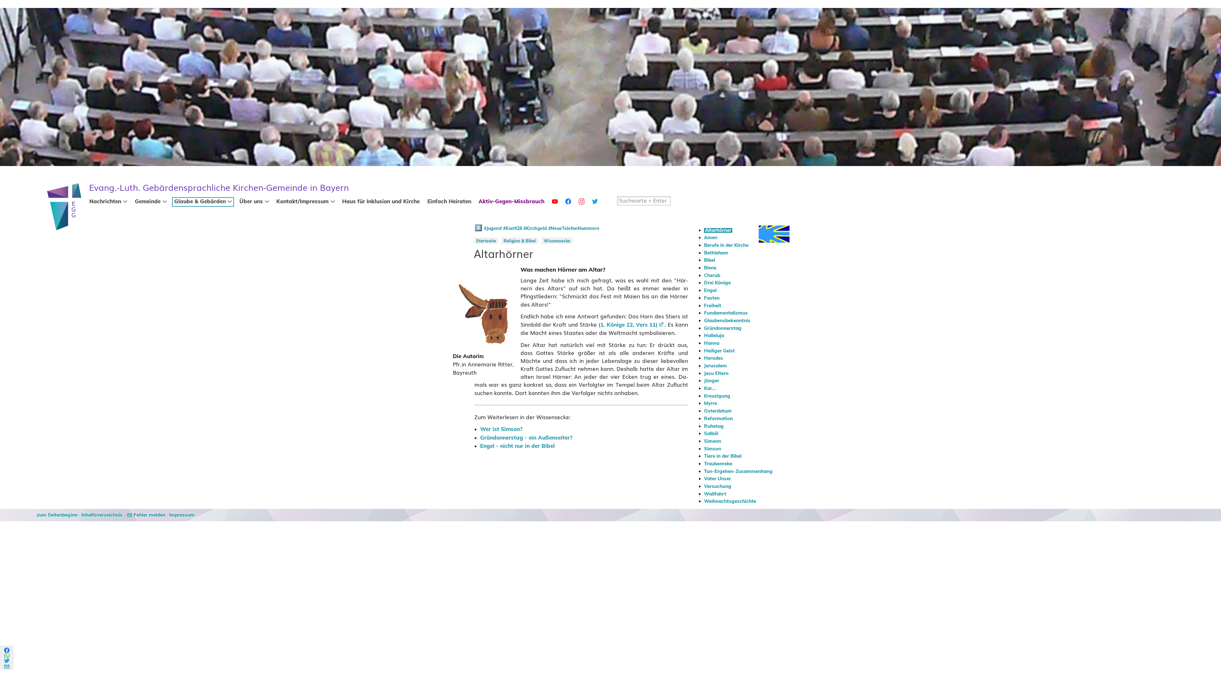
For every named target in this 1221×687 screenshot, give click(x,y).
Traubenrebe (718, 463)
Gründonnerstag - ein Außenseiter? (526, 438)
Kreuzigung (717, 396)
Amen (710, 237)
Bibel (709, 260)
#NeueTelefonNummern (573, 228)
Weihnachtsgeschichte (730, 501)
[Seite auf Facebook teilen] (7, 650)
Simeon (712, 441)
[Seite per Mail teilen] (7, 665)
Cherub (712, 275)
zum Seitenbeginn (57, 515)
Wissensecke (557, 241)
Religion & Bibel (520, 241)
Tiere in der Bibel (723, 456)
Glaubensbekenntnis (727, 320)
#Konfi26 (512, 228)
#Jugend (493, 228)
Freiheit (712, 305)
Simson (712, 449)
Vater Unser (717, 478)
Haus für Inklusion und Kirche (381, 201)
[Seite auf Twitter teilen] (7, 660)
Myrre (710, 403)
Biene (710, 268)
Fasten (712, 298)
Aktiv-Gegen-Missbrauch (511, 201)
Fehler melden (149, 515)
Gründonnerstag (723, 328)
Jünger (711, 380)
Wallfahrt (715, 494)
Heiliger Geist (719, 351)
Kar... (710, 388)
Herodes (713, 358)
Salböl (711, 433)
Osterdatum (718, 411)
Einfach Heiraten (449, 201)
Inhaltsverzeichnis (101, 515)
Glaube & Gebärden (200, 201)
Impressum (182, 515)
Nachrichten (105, 201)
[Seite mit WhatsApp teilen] (7, 655)
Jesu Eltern (716, 373)
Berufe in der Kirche (726, 245)
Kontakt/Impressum (302, 201)
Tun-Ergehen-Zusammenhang (738, 471)
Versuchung (717, 486)
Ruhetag (714, 426)
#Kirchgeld (535, 228)
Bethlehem (716, 253)
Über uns (251, 201)
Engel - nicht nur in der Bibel (517, 446)
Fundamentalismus (726, 313)
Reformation (718, 418)
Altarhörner (718, 230)
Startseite (486, 241)
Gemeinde (148, 201)
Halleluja (714, 335)
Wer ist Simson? (501, 429)
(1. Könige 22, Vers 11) (628, 325)
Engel (710, 290)
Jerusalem (715, 366)
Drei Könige (717, 283)
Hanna (711, 343)
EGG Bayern (219, 188)
